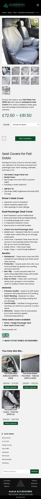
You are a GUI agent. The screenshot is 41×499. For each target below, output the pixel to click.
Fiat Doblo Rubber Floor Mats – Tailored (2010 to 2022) (30, 375)
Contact (6, 480)
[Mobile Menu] (37, 5)
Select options (11, 387)
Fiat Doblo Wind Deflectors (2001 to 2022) (10, 375)
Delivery (7, 483)
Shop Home (6, 438)
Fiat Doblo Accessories (26, 12)
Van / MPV (5, 449)
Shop (10, 12)
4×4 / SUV (5, 441)
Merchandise (6, 459)
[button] (36, 21)
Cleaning (5, 463)
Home (4, 12)
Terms (34, 480)
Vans (15, 12)
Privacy (34, 486)
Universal (5, 452)
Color (6, 124)
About (6, 486)
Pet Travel (5, 456)
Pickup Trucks (7, 445)
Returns (34, 483)
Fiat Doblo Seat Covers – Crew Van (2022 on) (10, 412)
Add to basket (25, 138)
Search (34, 471)
